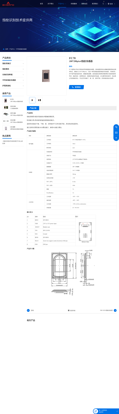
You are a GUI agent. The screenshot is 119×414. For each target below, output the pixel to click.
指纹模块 (5, 69)
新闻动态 (84, 3)
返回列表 (72, 310)
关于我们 (51, 3)
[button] (65, 100)
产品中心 (61, 3)
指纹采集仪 (6, 63)
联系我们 (95, 3)
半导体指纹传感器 (21, 49)
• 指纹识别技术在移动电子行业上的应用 (12, 142)
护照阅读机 (6, 86)
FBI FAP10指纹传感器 (106, 310)
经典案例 (74, 3)
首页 (41, 3)
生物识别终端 (7, 74)
